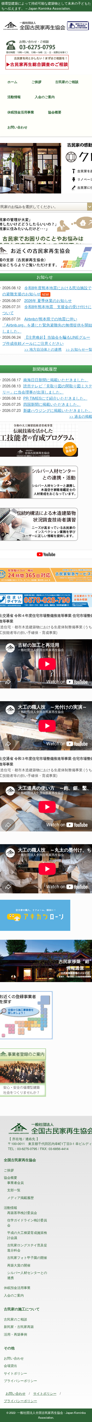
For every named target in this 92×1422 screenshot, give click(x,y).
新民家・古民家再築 (19, 1326)
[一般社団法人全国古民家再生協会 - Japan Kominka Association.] (46, 25)
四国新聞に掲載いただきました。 (52, 404)
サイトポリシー (15, 1373)
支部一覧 (13, 1190)
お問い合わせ (17, 127)
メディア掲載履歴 (20, 1197)
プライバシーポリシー (20, 1380)
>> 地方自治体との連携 (43, 349)
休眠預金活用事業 (20, 112)
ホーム (12, 81)
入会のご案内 (45, 96)
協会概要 (54, 112)
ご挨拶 (36, 81)
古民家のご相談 (66, 81)
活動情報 (14, 96)
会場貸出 (10, 1365)
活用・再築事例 (15, 1334)
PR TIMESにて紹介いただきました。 (55, 398)
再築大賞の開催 (18, 1265)
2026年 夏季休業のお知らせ (48, 300)
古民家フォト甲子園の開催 (27, 1257)
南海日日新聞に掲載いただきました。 (55, 379)
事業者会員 (15, 1182)
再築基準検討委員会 (22, 1212)
